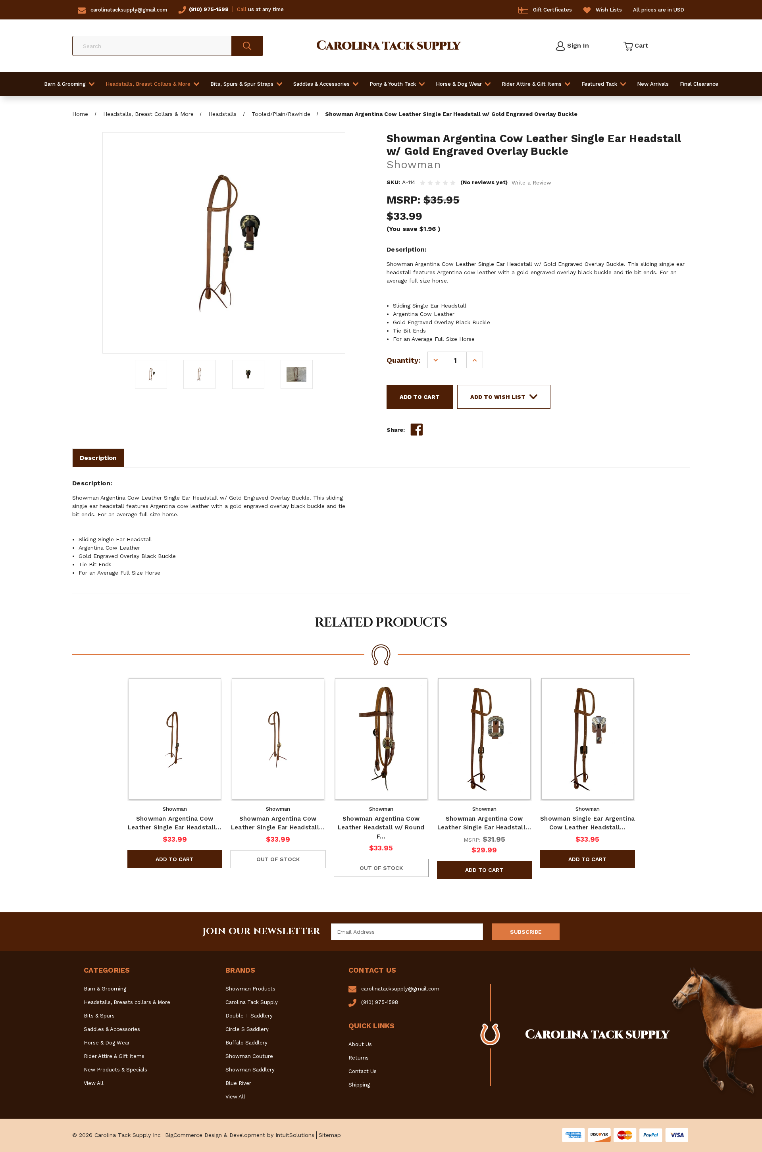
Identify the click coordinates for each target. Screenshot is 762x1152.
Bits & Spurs (99, 1016)
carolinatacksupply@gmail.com (128, 10)
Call (241, 9)
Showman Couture (249, 1056)
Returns (358, 1058)
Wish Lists (609, 10)
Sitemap (330, 1135)
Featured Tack (599, 84)
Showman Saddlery (250, 1070)
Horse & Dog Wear (459, 84)
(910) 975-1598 (209, 9)
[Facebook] (416, 429)
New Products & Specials (115, 1070)
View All (94, 1083)
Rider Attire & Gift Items (532, 84)
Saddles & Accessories (321, 84)
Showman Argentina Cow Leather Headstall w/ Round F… (381, 827)
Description (98, 458)
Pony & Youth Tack (392, 84)
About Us (360, 1044)
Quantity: (403, 360)
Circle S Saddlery (247, 1029)
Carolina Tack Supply (251, 1002)
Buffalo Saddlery (246, 1043)
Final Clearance (699, 84)
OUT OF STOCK (278, 859)
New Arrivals (653, 84)
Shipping (359, 1085)
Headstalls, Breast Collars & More (148, 84)
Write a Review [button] (531, 182)
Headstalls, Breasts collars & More (127, 1002)
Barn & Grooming (65, 84)
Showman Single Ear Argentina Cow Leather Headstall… (587, 823)
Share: (396, 430)
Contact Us (362, 1071)
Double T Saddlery (249, 1016)
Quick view (174, 739)
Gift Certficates (552, 10)
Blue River (238, 1083)
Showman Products (250, 989)
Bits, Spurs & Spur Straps (241, 84)
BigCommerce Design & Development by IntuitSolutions (239, 1135)
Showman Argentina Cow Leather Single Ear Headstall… (174, 823)
